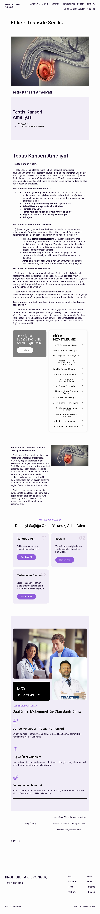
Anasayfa (35, 4)
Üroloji (33, 823)
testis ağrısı (58, 817)
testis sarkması (60, 823)
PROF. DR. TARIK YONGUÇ (26, 877)
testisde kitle (62, 829)
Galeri (45, 4)
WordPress (90, 906)
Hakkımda (55, 4)
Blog (27, 823)
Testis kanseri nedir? (25, 163)
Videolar (91, 9)
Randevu (90, 4)
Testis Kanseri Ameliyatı (31, 92)
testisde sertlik (75, 829)
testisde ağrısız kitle (76, 823)
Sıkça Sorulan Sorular (74, 9)
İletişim (80, 4)
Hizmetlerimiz (68, 4)
